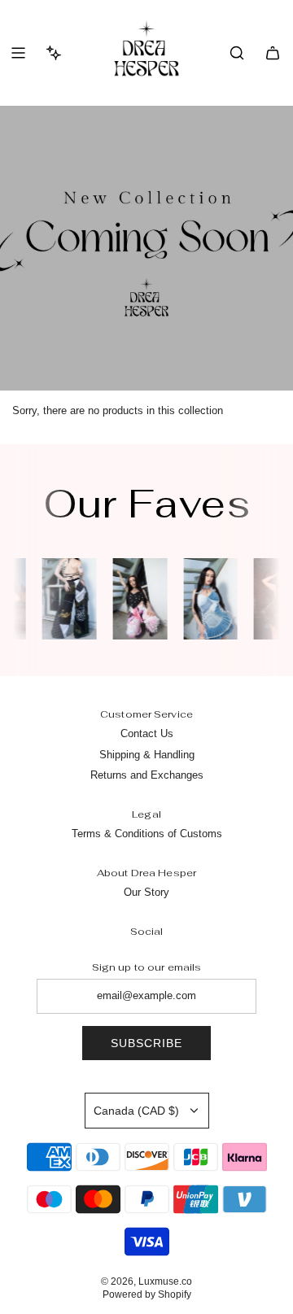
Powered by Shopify (147, 1294)
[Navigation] (18, 53)
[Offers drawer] (54, 53)
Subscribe (146, 1043)
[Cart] (273, 53)
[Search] (237, 53)
